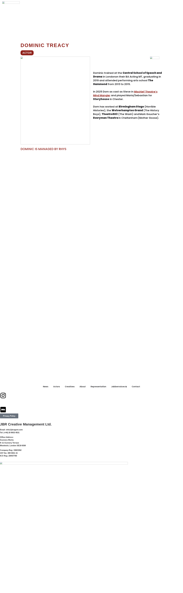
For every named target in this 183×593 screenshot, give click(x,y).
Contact (133, 4)
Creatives (60, 4)
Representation (91, 4)
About (73, 4)
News (33, 4)
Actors (44, 4)
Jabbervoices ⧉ (114, 4)
